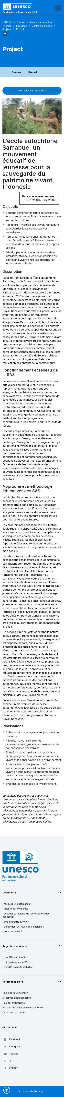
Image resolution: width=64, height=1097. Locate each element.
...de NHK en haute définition (17, 967)
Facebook (15, 1039)
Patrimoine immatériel (41, 22)
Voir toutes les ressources (32, 90)
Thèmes (6, 25)
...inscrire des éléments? (15, 908)
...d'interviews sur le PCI (15, 962)
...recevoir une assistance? (16, 903)
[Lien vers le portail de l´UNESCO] (21, 6)
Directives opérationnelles (16, 997)
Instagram (14, 1046)
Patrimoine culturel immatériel (20, 12)
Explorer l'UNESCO (29, 1091)
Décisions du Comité (13, 1012)
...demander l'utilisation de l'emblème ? (23, 926)
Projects (6, 29)
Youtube (13, 1053)
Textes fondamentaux (14, 1002)
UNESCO (7, 22)
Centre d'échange (42, 25)
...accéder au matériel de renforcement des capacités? (25, 915)
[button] (5, 35)
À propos (16, 72)
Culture (21, 22)
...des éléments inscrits (14, 957)
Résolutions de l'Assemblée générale (22, 1007)
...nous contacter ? (12, 931)
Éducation (21, 25)
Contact (32, 72)
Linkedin (13, 1067)
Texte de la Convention (15, 992)
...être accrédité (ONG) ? (15, 921)
